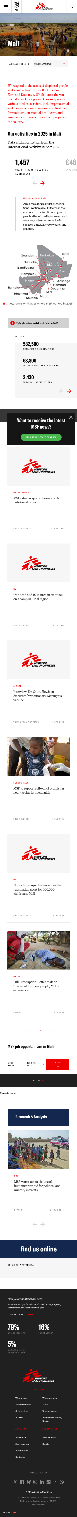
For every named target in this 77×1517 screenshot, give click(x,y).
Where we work (49, 1398)
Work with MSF (49, 1437)
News (45, 1404)
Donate (45, 1443)
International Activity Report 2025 (34, 146)
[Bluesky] (29, 1482)
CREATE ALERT (58, 1064)
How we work (21, 1450)
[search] (69, 6)
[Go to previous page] (26, 1030)
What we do (21, 1398)
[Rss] (55, 1482)
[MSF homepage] (44, 6)
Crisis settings (21, 1411)
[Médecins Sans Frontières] (38, 1381)
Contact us (20, 1456)
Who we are (20, 1437)
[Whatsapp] (62, 1482)
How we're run (22, 1443)
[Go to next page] (50, 1030)
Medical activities (23, 1404)
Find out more (16, 1314)
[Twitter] (15, 1482)
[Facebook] (22, 1482)
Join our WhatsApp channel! (41, 437)
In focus (19, 1417)
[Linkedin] (42, 1482)
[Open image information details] (68, 50)
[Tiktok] (48, 1482)
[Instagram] (35, 1482)
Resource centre (49, 1411)
